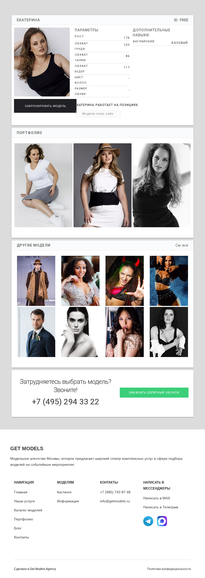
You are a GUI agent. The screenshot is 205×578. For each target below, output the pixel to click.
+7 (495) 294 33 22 (65, 401)
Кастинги (64, 492)
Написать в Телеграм (160, 507)
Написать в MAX (156, 498)
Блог (18, 528)
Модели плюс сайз (98, 113)
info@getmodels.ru (115, 501)
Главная (21, 492)
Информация (68, 501)
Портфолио (23, 519)
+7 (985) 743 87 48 (115, 492)
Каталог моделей (28, 510)
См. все (182, 245)
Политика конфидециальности (169, 569)
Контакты (21, 537)
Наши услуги (24, 501)
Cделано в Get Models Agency (35, 569)
